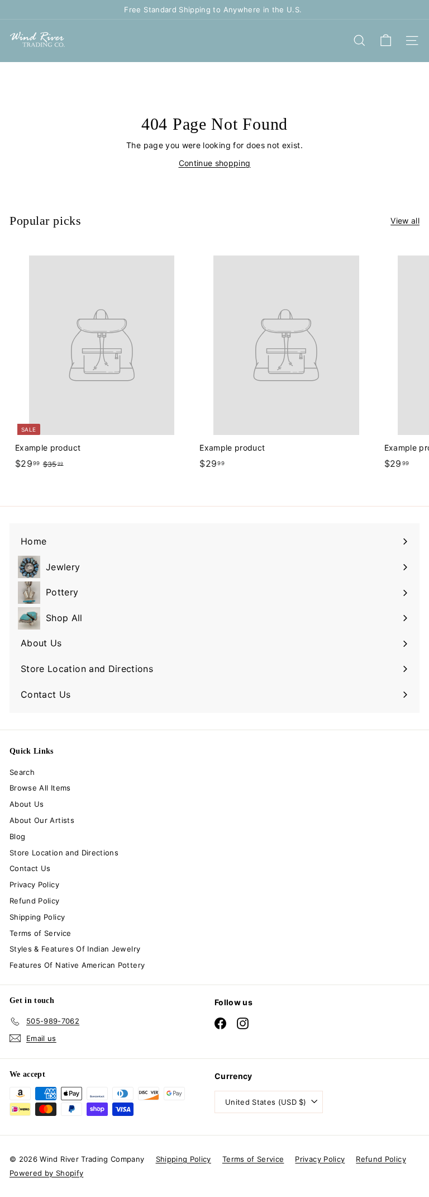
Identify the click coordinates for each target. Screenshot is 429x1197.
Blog (17, 836)
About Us (26, 803)
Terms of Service (40, 933)
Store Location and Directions (63, 852)
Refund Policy (34, 900)
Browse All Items (40, 787)
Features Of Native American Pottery (77, 965)
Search (22, 772)
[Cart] (386, 40)
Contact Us (30, 868)
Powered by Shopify (46, 1172)
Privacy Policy (34, 884)
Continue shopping (215, 163)
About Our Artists (41, 820)
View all (405, 220)
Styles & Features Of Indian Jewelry (74, 948)
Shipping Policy (37, 916)
